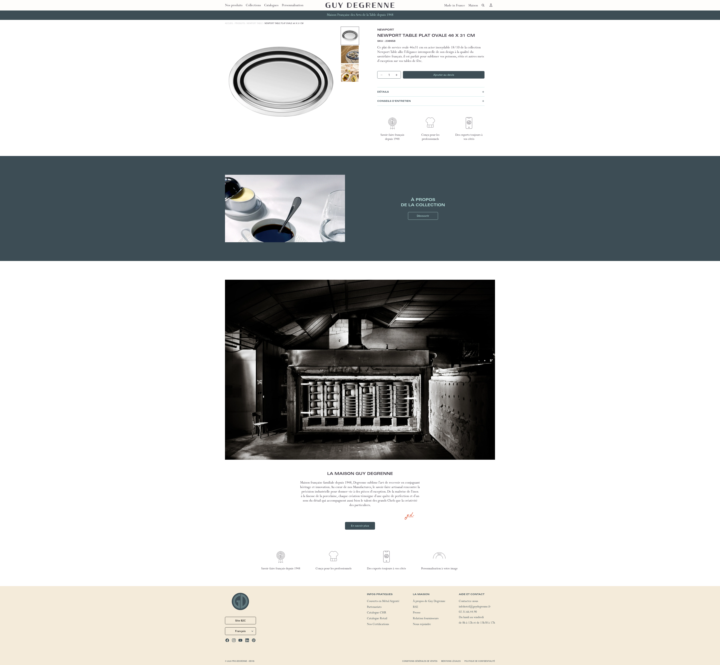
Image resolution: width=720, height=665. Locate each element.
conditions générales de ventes (419, 661)
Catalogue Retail (377, 619)
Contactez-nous (468, 601)
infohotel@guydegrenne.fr (474, 607)
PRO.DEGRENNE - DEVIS (243, 661)
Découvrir (423, 216)
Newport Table (255, 23)
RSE (415, 607)
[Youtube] (240, 640)
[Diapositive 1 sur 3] (350, 36)
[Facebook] (227, 640)
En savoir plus (360, 526)
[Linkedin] (247, 640)
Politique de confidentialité (479, 661)
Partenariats (374, 607)
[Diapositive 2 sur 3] (350, 54)
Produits (240, 23)
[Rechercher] (483, 5)
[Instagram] (234, 640)
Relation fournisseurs (426, 619)
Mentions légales (451, 661)
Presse (417, 613)
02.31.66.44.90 (468, 612)
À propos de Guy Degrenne (429, 601)
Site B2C (240, 621)
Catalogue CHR (376, 613)
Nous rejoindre (422, 624)
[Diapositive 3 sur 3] (350, 73)
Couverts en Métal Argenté (383, 601)
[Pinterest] (253, 640)
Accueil (229, 23)
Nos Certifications (378, 624)
